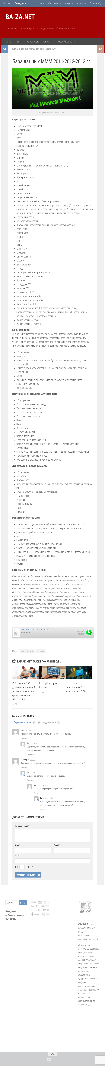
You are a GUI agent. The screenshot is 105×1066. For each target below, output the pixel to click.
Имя (17, 845)
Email (57, 845)
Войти (20, 41)
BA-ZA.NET (20, 17)
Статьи (80, 3)
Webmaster (53, 3)
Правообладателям (65, 41)
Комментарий (22, 826)
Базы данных (21, 3)
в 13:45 (32, 730)
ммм (32, 651)
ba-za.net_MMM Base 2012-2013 (37, 629)
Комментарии (26, 722)
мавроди (24, 651)
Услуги (68, 3)
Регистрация (32, 41)
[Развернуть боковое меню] (4, 49)
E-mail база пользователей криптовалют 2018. (76, 687)
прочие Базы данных (43, 49)
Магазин (37, 3)
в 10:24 (36, 772)
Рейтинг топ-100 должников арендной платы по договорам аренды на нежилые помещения (23, 691)
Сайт (17, 855)
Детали (81, 633)
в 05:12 (36, 743)
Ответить (24, 738)
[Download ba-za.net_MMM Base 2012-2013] (16, 636)
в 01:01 (32, 760)
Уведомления (50, 722)
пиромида (41, 651)
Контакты (47, 41)
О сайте (93, 3)
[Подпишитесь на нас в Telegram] (49, 1059)
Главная (7, 3)
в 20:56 (45, 785)
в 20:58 (49, 798)
